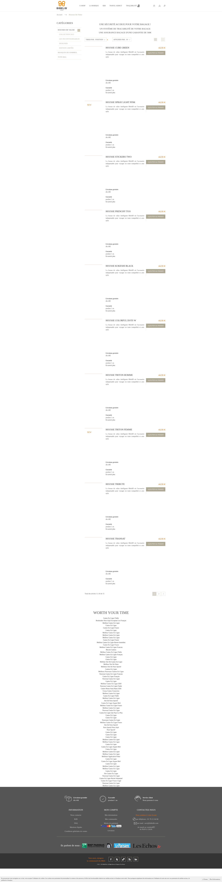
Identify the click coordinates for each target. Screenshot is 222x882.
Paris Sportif (111, 730)
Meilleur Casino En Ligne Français (111, 654)
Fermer (206, 879)
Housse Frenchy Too (118, 211)
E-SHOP (82, 6)
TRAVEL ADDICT (115, 6)
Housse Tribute (115, 484)
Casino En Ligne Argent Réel (111, 703)
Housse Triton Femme (119, 429)
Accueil (59, 15)
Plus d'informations (215, 879)
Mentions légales (76, 827)
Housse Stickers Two (119, 156)
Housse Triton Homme (119, 375)
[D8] (109, 845)
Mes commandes (111, 819)
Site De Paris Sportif (111, 701)
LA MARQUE (94, 6)
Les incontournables (69, 39)
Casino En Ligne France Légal (111, 781)
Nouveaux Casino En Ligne (111, 720)
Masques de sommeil (67, 52)
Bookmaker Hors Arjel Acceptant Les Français (111, 620)
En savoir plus (110, 93)
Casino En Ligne (111, 625)
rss (129, 859)
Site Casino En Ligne (111, 773)
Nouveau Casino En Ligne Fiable (111, 686)
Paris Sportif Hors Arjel (111, 727)
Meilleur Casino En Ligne (111, 623)
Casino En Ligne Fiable (111, 618)
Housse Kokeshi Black (119, 266)
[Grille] (155, 39)
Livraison (111, 830)
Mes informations (111, 815)
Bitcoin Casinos (111, 650)
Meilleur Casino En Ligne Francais (111, 647)
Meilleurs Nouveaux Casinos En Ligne (111, 671)
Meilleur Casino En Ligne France (111, 705)
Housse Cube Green (117, 47)
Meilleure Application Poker (111, 756)
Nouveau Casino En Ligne (111, 679)
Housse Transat (115, 538)
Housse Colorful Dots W (121, 320)
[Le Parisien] (122, 845)
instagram (123, 859)
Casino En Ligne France (111, 628)
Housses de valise (68, 30)
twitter (117, 859)
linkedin (136, 859)
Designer (63, 43)
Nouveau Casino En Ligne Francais (111, 674)
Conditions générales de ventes (76, 831)
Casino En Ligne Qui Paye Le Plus (111, 713)
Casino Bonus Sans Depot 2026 (111, 688)
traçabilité (131, 6)
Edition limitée (66, 48)
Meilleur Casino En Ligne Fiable (111, 652)
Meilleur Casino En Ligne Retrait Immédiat (111, 642)
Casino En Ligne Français (111, 676)
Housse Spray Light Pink (120, 102)
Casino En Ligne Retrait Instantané (111, 778)
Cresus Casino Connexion (111, 691)
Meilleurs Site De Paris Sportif (111, 667)
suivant (163, 594)
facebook (111, 859)
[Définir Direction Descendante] (107, 39)
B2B (104, 6)
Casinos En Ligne (111, 669)
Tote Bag (62, 57)
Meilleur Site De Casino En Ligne (111, 662)
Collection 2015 (66, 34)
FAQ (76, 823)
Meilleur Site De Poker (111, 664)
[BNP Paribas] (93, 845)
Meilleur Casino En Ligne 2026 (111, 684)
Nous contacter (75, 815)
